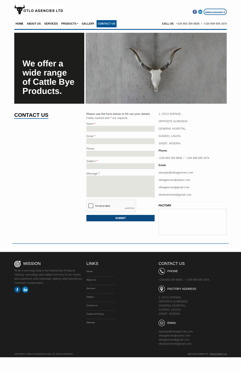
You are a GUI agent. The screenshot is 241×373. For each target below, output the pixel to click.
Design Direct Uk (218, 354)
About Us (91, 279)
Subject (92, 161)
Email (90, 136)
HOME (19, 23)
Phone (90, 148)
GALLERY (88, 23)
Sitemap (90, 322)
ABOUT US (34, 23)
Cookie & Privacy (95, 314)
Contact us (92, 305)
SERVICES (51, 23)
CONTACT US (106, 23)
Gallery (90, 297)
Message (93, 173)
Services (90, 288)
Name (91, 123)
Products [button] (68, 23)
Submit (120, 218)
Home (89, 271)
